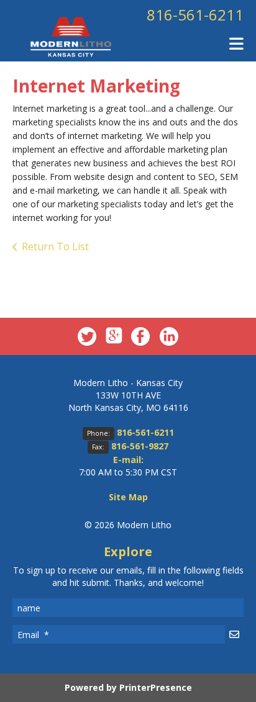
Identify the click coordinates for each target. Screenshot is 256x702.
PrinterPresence (155, 687)
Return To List (55, 246)
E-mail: (128, 460)
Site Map (128, 497)
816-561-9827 (139, 446)
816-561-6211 (195, 14)
